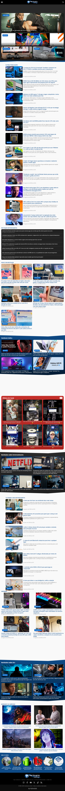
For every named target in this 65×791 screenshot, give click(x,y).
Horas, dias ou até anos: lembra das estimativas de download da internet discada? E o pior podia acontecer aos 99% (16, 328)
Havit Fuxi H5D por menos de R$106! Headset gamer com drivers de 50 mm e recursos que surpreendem (16, 354)
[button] (2, 2)
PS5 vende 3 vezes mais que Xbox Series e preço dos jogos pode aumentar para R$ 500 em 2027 (17, 768)
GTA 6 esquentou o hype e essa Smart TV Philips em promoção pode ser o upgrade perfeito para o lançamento (16, 371)
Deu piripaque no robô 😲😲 (12, 446)
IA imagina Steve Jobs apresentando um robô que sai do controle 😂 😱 (52, 422)
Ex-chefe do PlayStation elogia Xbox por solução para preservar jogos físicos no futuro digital (48, 726)
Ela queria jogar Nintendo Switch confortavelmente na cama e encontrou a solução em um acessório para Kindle (48, 635)
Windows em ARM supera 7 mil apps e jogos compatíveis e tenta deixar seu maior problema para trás (41, 95)
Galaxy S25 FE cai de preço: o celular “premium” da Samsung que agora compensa (46, 371)
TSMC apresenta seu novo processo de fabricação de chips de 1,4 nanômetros (37, 768)
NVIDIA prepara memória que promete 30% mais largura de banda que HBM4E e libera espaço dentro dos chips (39, 135)
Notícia (9, 75)
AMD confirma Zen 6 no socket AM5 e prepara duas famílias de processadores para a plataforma (40, 202)
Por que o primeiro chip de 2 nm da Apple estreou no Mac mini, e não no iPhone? (47, 57)
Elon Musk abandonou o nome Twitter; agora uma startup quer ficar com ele (22, 239)
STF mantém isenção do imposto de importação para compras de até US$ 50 (48, 768)
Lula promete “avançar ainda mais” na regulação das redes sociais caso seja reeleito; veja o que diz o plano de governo (39, 215)
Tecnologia (6, 48)
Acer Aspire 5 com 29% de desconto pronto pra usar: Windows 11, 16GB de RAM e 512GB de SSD (40, 148)
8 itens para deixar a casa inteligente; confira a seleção (38, 580)
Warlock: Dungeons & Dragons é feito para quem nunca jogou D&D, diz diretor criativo (16, 750)
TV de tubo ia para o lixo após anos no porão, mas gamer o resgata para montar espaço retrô (46, 281)
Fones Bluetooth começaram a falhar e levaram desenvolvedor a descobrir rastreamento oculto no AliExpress (15, 57)
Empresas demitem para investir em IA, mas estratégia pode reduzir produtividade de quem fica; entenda (47, 697)
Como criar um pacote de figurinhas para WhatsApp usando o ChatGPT (12, 422)
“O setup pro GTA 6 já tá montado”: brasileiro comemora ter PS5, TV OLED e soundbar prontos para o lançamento (39, 68)
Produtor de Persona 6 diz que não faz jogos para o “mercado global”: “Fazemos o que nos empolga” (48, 750)
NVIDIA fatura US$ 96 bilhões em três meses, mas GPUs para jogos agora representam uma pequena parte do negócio (40, 81)
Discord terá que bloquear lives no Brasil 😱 (52, 447)
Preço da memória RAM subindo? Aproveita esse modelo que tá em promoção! (22, 257)
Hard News (6, 15)
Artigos (5, 35)
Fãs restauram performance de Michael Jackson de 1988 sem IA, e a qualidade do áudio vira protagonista (29, 252)
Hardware (9, 89)
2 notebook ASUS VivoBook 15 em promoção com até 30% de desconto (20, 44)
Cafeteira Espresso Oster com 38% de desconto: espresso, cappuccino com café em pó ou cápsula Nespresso (31, 235)
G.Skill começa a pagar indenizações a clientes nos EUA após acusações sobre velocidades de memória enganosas (47, 611)
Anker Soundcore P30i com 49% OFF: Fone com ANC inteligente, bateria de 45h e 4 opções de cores (27, 248)
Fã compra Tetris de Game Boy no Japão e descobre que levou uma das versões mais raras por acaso (15, 281)
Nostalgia (37, 277)
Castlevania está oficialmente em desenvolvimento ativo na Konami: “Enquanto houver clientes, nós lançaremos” (16, 726)
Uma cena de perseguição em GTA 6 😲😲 (32, 422)
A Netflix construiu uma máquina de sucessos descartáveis (48, 489)
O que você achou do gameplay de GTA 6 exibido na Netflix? (19, 30)
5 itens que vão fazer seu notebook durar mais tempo (38, 500)
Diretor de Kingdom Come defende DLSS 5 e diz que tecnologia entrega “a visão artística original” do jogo (41, 108)
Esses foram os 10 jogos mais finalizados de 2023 (6, 768)
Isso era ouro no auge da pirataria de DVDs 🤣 (32, 447)
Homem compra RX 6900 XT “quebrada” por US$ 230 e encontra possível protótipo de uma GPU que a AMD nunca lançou (16, 635)
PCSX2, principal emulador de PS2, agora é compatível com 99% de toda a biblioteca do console (58, 768)
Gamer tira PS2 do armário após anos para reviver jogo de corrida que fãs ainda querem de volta (27, 231)
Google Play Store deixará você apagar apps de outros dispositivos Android (27, 768)
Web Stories (5, 755)
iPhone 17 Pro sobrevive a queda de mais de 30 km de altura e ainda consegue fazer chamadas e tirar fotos (30, 244)
